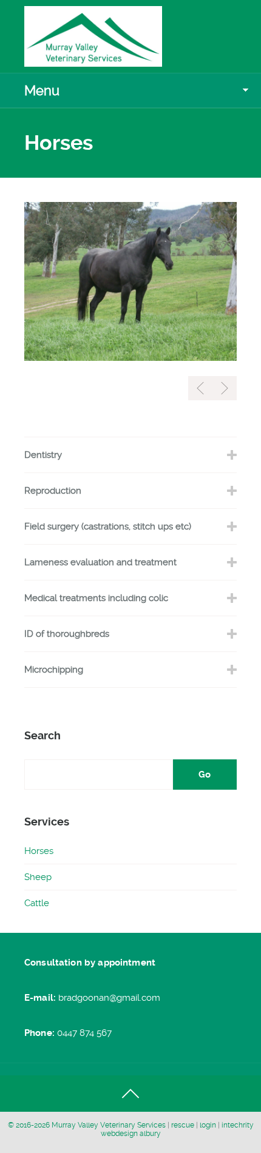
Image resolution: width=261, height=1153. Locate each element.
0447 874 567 (84, 1032)
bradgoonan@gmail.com (109, 997)
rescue (183, 1125)
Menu (41, 90)
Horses (38, 850)
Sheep (38, 877)
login (209, 1125)
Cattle (36, 903)
